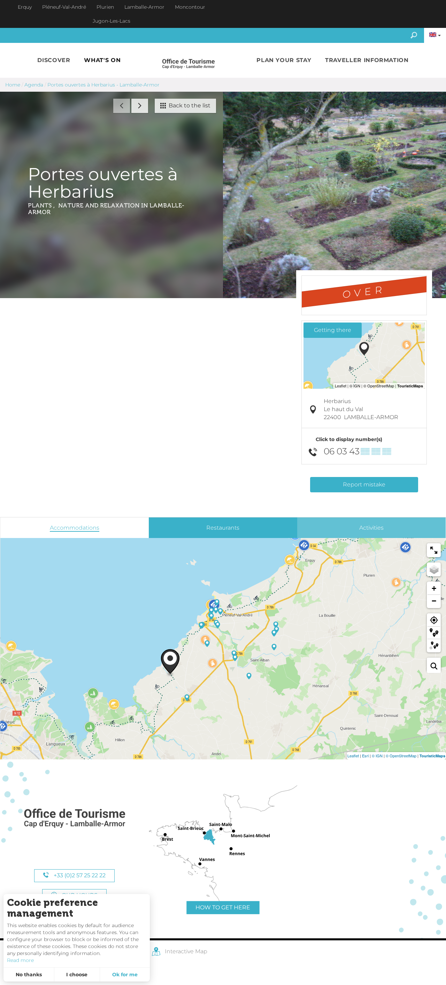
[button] (53, 60)
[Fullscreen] (434, 550)
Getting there (332, 330)
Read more (20, 960)
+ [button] (434, 588)
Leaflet (353, 755)
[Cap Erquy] (74, 818)
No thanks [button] (29, 974)
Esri (365, 755)
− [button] (434, 601)
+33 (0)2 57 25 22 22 (79, 875)
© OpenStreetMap (401, 755)
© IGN (377, 755)
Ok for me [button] (125, 974)
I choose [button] (76, 974)
